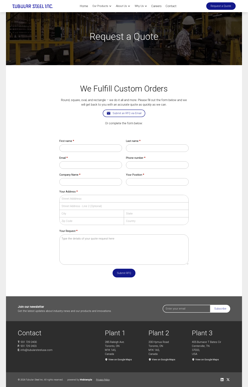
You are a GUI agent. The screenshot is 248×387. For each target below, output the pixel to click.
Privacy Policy (103, 379)
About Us (121, 6)
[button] (102, 6)
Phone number (135, 157)
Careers (156, 6)
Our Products (100, 6)
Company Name (69, 174)
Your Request (68, 231)
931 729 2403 (28, 346)
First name (66, 141)
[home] (32, 6)
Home (84, 6)
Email (63, 157)
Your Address (68, 191)
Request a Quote (221, 6)
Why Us (139, 6)
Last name (133, 141)
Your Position (135, 174)
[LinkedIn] (222, 380)
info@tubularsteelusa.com (36, 350)
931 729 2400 (29, 342)
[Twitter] (228, 380)
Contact (171, 6)
